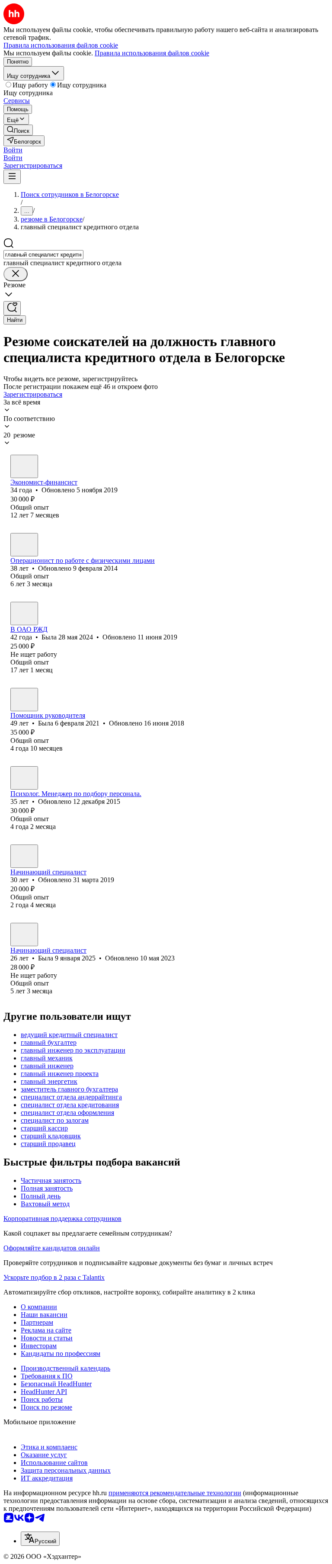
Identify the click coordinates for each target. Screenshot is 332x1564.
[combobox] (43, 254)
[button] (12, 150)
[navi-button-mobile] (12, 177)
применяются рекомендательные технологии (175, 1493)
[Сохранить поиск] (12, 308)
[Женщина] (24, 466)
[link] (18, 130)
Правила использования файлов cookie (152, 53)
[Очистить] (15, 274)
